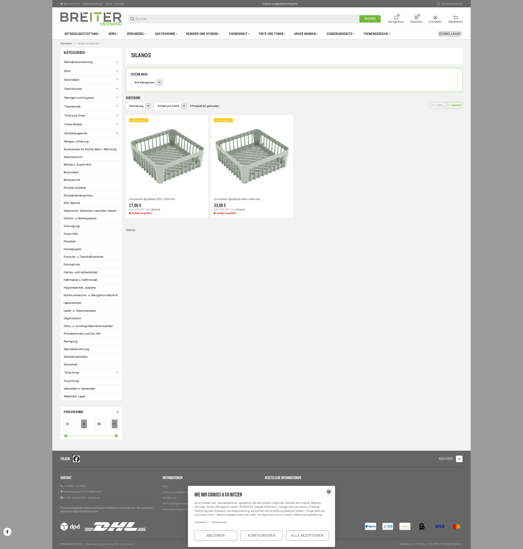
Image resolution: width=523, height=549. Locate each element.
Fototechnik (72, 264)
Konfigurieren (261, 535)
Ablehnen (216, 535)
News (109, 4)
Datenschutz (219, 522)
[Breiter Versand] (91, 18)
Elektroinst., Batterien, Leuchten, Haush (90, 211)
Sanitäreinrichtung (76, 349)
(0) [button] (452, 4)
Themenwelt (72, 106)
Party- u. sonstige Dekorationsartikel (88, 326)
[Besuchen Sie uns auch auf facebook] (76, 459)
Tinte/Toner (71, 381)
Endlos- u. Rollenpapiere (80, 218)
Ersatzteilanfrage (93, 4)
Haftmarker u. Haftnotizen (81, 280)
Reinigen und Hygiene (79, 98)
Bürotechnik (72, 180)
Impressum (200, 522)
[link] (294, 80)
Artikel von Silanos (88, 43)
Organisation (72, 318)
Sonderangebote (75, 133)
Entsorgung (72, 226)
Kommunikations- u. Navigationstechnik (90, 295)
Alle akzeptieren (307, 535)
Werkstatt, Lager (74, 396)
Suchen (369, 19)
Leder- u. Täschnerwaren (80, 311)
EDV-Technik (72, 203)
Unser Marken (73, 124)
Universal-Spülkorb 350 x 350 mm (152, 199)
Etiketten (70, 241)
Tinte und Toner (74, 115)
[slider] (66, 436)
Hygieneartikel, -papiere (79, 287)
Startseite (66, 43)
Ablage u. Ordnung (76, 141)
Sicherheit (70, 364)
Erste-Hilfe (71, 234)
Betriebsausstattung (78, 62)
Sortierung (136, 106)
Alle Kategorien (144, 82)
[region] (261, 34)
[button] (377, 34)
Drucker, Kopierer (75, 187)
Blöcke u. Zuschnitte (77, 164)
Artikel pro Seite (168, 106)
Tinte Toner (71, 372)
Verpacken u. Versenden (79, 388)
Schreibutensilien (75, 357)
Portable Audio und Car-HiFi (82, 333)
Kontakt (119, 4)
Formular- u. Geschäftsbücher (83, 257)
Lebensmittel (72, 303)
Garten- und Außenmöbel (80, 272)
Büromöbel (71, 80)
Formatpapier (73, 249)
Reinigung (70, 341)
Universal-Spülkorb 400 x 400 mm (237, 199)
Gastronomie (73, 89)
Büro (67, 71)
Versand (155, 209)
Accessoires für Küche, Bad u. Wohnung (90, 149)
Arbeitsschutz (73, 157)
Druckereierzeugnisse (78, 195)
